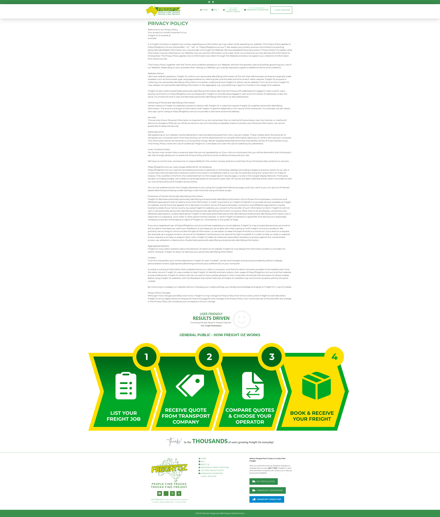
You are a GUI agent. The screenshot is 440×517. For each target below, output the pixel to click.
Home (205, 10)
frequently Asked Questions (214, 467)
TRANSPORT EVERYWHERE (269, 490)
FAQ (202, 461)
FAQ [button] (215, 10)
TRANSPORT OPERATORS (268, 499)
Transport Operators (257, 9)
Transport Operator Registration (163, 502)
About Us (204, 464)
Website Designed (210, 513)
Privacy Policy (168, 499)
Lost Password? (157, 499)
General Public (181, 502)
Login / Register (282, 10)
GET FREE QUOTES (265, 481)
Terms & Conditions (181, 499)
